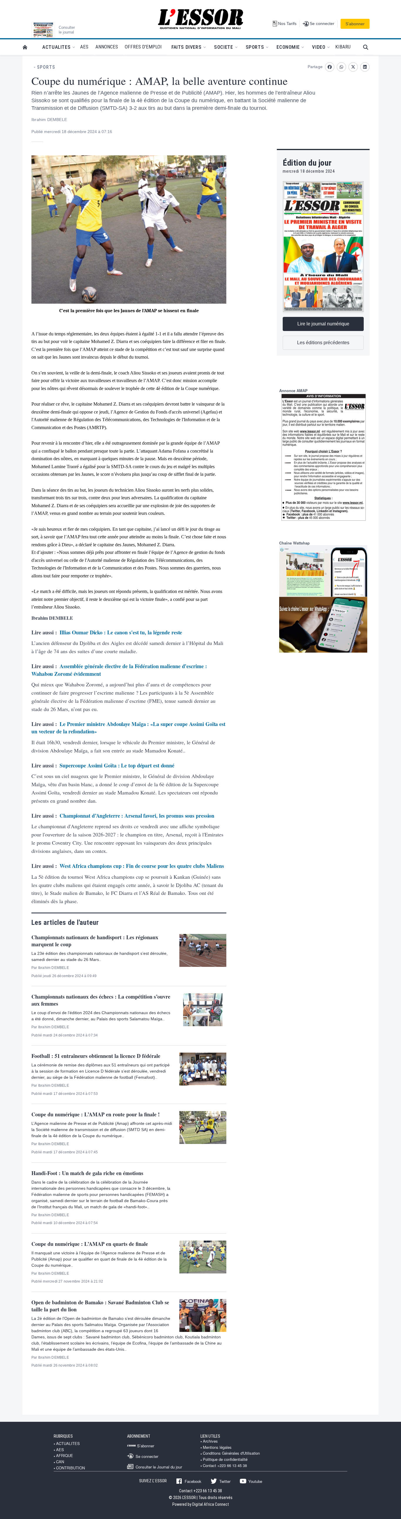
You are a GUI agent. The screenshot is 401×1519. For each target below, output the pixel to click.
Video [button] (318, 47)
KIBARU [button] (343, 47)
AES (60, 1449)
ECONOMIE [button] (288, 47)
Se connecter (147, 1456)
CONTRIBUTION (70, 1468)
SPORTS (46, 67)
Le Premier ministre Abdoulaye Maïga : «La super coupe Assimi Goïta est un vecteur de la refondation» (128, 727)
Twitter (224, 1481)
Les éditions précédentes (323, 342)
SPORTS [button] (255, 47)
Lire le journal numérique (323, 323)
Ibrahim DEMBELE (49, 119)
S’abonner (355, 23)
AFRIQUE (64, 1455)
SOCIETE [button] (223, 47)
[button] (368, 47)
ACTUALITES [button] (56, 47)
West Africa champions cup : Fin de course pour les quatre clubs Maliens (142, 866)
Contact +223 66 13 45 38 (225, 1465)
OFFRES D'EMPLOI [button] (143, 47)
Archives (210, 1441)
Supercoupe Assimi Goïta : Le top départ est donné (117, 765)
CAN (60, 1461)
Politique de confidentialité (225, 1459)
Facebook (193, 1481)
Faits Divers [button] (186, 47)
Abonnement (138, 1436)
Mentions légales (217, 1447)
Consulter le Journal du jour (159, 1466)
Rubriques (63, 1436)
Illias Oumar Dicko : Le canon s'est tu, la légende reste (121, 632)
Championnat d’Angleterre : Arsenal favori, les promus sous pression (137, 815)
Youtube (255, 1481)
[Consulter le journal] (43, 30)
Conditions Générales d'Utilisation (231, 1453)
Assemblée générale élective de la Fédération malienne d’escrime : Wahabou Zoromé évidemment (119, 670)
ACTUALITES (68, 1443)
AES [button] (84, 47)
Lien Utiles (210, 1436)
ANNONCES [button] (106, 47)
